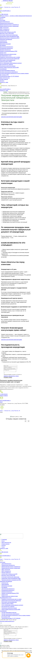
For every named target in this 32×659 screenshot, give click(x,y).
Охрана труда (3, 52)
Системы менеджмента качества (7, 70)
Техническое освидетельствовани (7, 66)
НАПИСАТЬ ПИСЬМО (7, 0)
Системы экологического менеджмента (9, 71)
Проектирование (3, 42)
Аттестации (2, 20)
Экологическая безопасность (6, 46)
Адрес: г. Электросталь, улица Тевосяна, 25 (10, 7)
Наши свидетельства (5, 77)
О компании (2, 17)
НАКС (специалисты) (4, 29)
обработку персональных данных (11, 376)
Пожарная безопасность (5, 49)
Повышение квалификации (6, 39)
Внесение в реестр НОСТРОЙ (7, 33)
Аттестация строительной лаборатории (9, 35)
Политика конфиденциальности (7, 621)
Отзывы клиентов (4, 79)
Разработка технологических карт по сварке (10, 57)
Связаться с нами (4, 82)
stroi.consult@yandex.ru (5, 10)
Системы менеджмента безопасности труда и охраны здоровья (14, 73)
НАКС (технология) (4, 27)
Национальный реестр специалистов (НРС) (9, 37)
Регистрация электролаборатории (7, 60)
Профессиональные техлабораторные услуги (18, 92)
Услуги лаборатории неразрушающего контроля (11, 63)
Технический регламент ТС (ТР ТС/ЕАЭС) (9, 76)
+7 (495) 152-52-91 (4, 14)
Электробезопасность (5, 21)
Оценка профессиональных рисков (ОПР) (9, 67)
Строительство (3, 40)
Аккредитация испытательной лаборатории (9, 58)
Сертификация (3, 69)
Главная (5, 92)
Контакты (2, 80)
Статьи (3, 546)
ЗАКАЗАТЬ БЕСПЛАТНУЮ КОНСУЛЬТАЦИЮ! (11, 116)
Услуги (1, 18)
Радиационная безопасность (6, 48)
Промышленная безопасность (6, 23)
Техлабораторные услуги (5, 55)
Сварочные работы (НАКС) (6, 61)
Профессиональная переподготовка (8, 54)
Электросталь (10, 2)
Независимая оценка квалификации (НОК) (9, 36)
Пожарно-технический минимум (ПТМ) (8, 51)
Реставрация (3, 45)
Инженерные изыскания (5, 43)
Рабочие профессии (4, 30)
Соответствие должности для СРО (8, 32)
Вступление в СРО (4, 74)
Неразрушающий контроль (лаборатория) (9, 26)
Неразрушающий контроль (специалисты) (9, 24)
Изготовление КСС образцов (6, 64)
